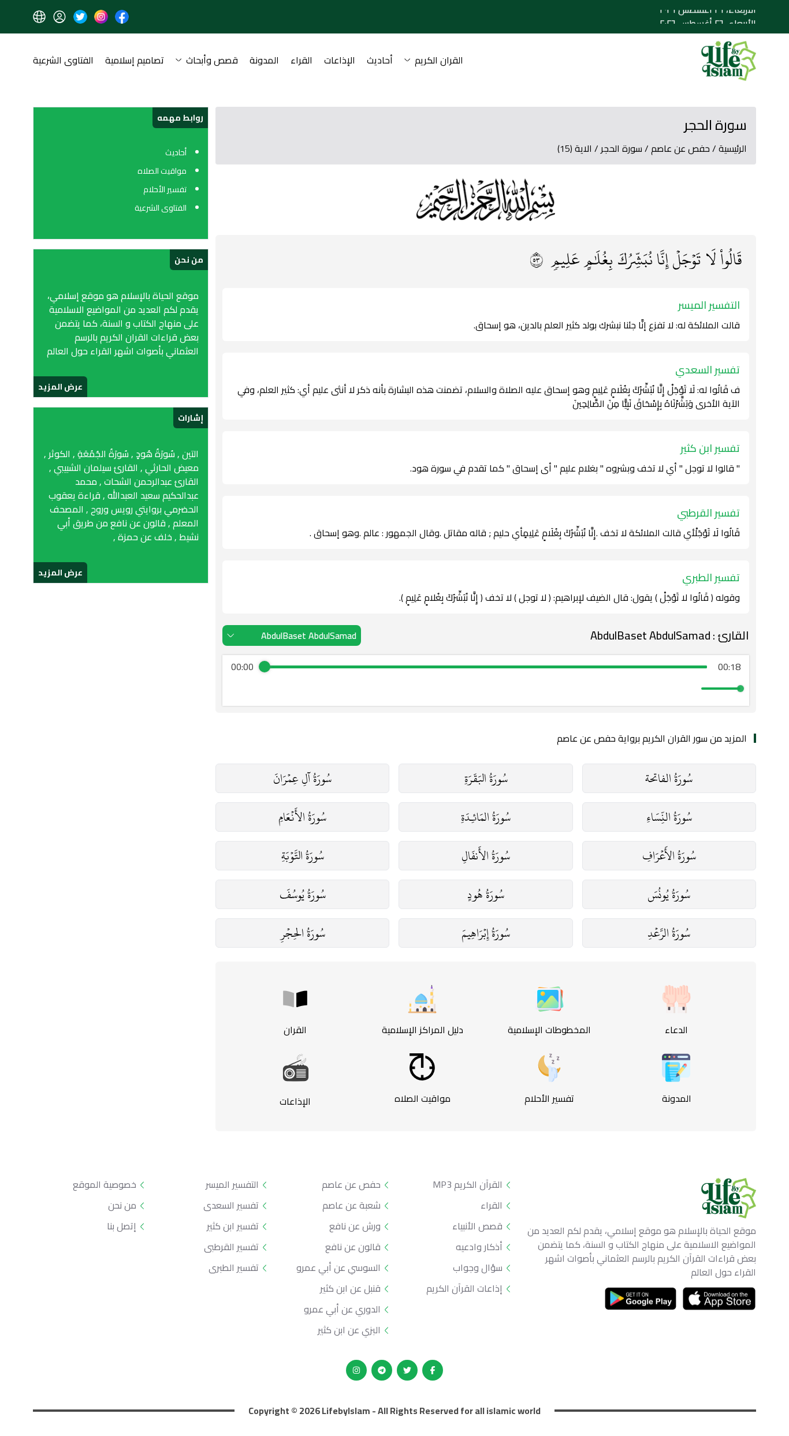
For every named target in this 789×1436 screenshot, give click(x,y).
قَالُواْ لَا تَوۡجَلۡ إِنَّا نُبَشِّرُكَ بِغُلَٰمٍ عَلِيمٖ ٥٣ (636, 259)
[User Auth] (59, 17)
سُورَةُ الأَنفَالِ (486, 855)
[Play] (485, 688)
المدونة (264, 61)
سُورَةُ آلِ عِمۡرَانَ (302, 778)
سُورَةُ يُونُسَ (668, 894)
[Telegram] (381, 1370)
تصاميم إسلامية (134, 61)
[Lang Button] (39, 16)
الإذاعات (339, 61)
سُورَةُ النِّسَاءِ (669, 817)
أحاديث (380, 61)
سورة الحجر (621, 148)
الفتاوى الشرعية (63, 61)
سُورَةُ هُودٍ (485, 894)
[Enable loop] (238, 688)
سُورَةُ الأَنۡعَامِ (302, 817)
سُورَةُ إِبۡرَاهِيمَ (486, 933)
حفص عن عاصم (680, 148)
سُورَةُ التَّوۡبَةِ (302, 855)
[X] (407, 1370)
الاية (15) (574, 148)
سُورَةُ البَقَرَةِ (486, 778)
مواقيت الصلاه (162, 170)
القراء (301, 61)
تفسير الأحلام (165, 189)
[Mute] (690, 688)
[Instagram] (356, 1370)
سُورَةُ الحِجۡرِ (302, 933)
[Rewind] (461, 689)
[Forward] (511, 689)
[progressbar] (486, 666)
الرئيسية (733, 148)
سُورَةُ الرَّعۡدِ (668, 933)
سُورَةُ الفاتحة (669, 778)
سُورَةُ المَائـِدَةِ (486, 817)
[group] (485, 680)
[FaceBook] (432, 1370)
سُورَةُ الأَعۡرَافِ (669, 855)
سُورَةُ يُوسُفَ (303, 894)
